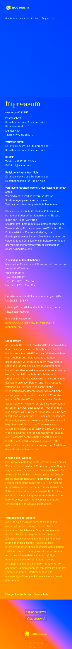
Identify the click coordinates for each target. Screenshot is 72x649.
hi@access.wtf (36, 612)
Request (48, 18)
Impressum (36, 643)
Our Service (11, 18)
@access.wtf (36, 618)
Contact (35, 18)
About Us (24, 18)
